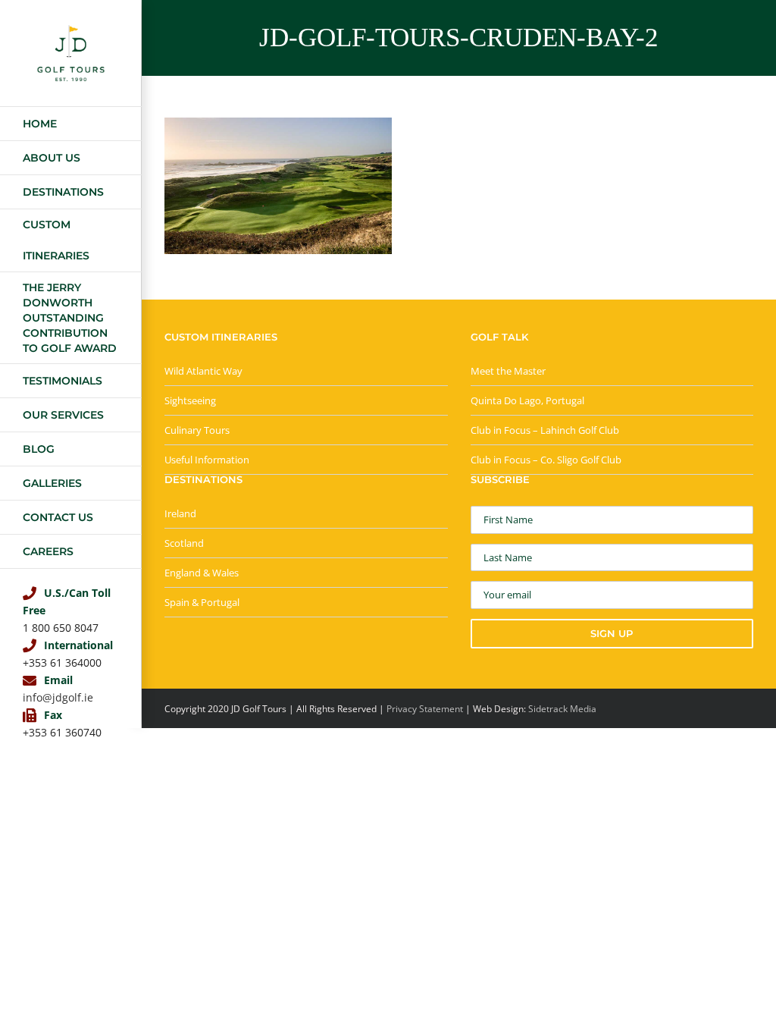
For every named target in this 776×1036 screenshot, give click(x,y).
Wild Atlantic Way (203, 371)
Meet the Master (508, 371)
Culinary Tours (197, 430)
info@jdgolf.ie (58, 697)
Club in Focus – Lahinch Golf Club (545, 430)
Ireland (180, 513)
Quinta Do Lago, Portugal (527, 400)
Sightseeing (190, 400)
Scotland (184, 543)
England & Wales (201, 572)
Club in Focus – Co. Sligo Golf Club (546, 459)
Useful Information (206, 459)
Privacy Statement (424, 708)
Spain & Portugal (201, 602)
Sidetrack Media (562, 708)
